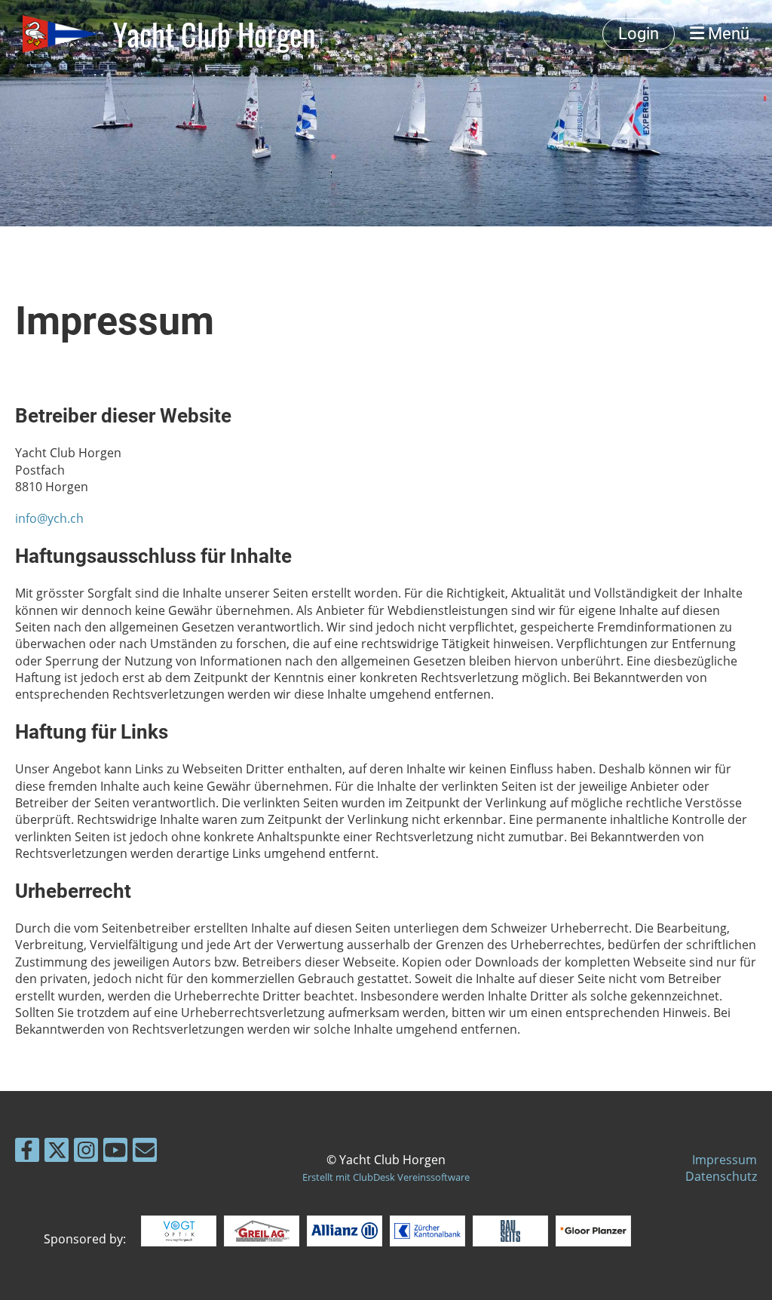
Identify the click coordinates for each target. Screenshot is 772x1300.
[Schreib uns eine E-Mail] (145, 1152)
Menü (726, 33)
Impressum (724, 1159)
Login (638, 33)
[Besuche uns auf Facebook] (27, 1152)
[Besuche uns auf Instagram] (86, 1152)
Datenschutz (721, 1176)
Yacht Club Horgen (214, 34)
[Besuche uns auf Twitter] (56, 1152)
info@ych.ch (49, 518)
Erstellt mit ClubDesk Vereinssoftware (386, 1177)
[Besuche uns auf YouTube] (115, 1152)
